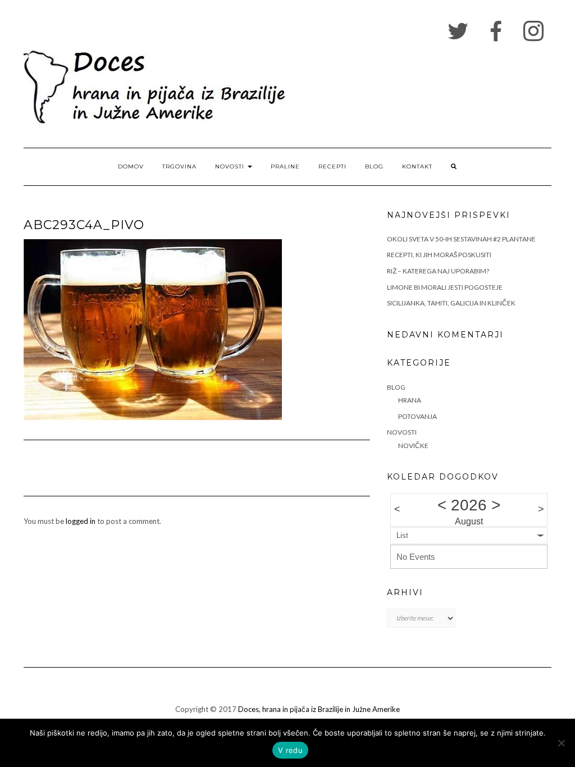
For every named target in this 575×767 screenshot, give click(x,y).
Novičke (413, 445)
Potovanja (417, 416)
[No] (561, 742)
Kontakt (417, 166)
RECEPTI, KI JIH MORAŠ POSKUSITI (439, 254)
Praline (285, 166)
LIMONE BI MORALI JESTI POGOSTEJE (445, 287)
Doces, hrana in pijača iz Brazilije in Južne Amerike (319, 709)
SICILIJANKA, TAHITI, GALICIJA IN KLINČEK (451, 303)
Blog (374, 166)
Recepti (332, 166)
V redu (290, 750)
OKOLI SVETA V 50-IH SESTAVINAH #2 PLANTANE (461, 239)
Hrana (409, 400)
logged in (80, 521)
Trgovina (179, 166)
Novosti (231, 166)
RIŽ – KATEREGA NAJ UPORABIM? (438, 271)
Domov (131, 166)
